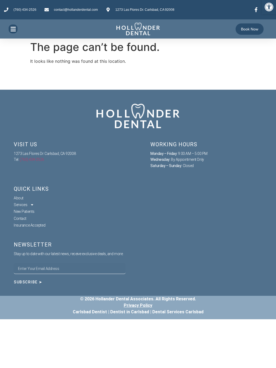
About (18, 198)
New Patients (24, 211)
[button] (269, 7)
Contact (20, 218)
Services (20, 205)
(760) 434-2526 (32, 159)
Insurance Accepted (29, 225)
